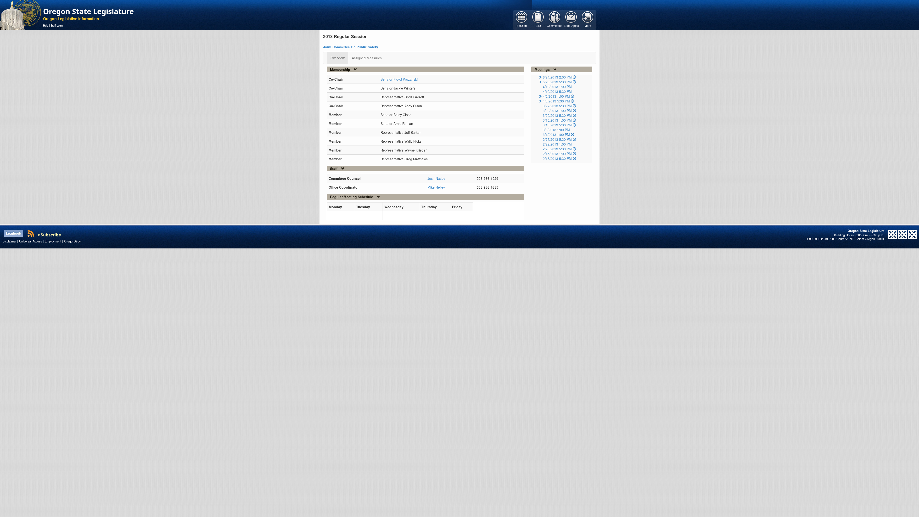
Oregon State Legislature (88, 11)
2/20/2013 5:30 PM (557, 148)
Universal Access (30, 241)
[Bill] (538, 19)
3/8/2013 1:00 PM (556, 129)
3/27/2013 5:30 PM (557, 105)
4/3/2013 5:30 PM (556, 101)
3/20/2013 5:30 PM (557, 115)
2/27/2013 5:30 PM (557, 139)
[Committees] (554, 19)
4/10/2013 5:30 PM (557, 91)
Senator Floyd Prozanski (399, 79)
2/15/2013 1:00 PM (557, 153)
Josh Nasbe (436, 178)
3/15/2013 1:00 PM (557, 120)
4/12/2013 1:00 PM (557, 86)
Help (45, 25)
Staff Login (56, 25)
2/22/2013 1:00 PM (557, 144)
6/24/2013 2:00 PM (557, 77)
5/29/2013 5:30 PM (557, 81)
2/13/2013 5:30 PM (557, 158)
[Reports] (587, 19)
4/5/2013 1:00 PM (556, 96)
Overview (338, 58)
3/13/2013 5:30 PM (557, 125)
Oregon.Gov (72, 241)
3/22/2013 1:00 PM (557, 110)
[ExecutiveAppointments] (571, 19)
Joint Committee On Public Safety (350, 47)
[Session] (521, 19)
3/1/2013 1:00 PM (556, 134)
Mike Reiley (436, 187)
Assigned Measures (367, 58)
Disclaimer (9, 241)
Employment (53, 241)
